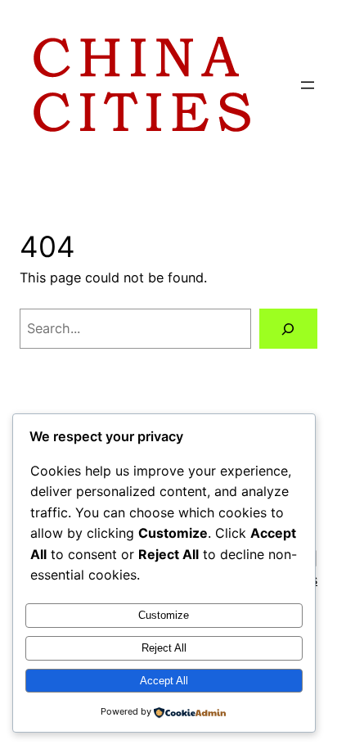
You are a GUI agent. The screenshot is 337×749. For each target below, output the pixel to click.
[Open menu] (307, 85)
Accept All (164, 681)
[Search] (288, 329)
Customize (163, 615)
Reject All (164, 648)
